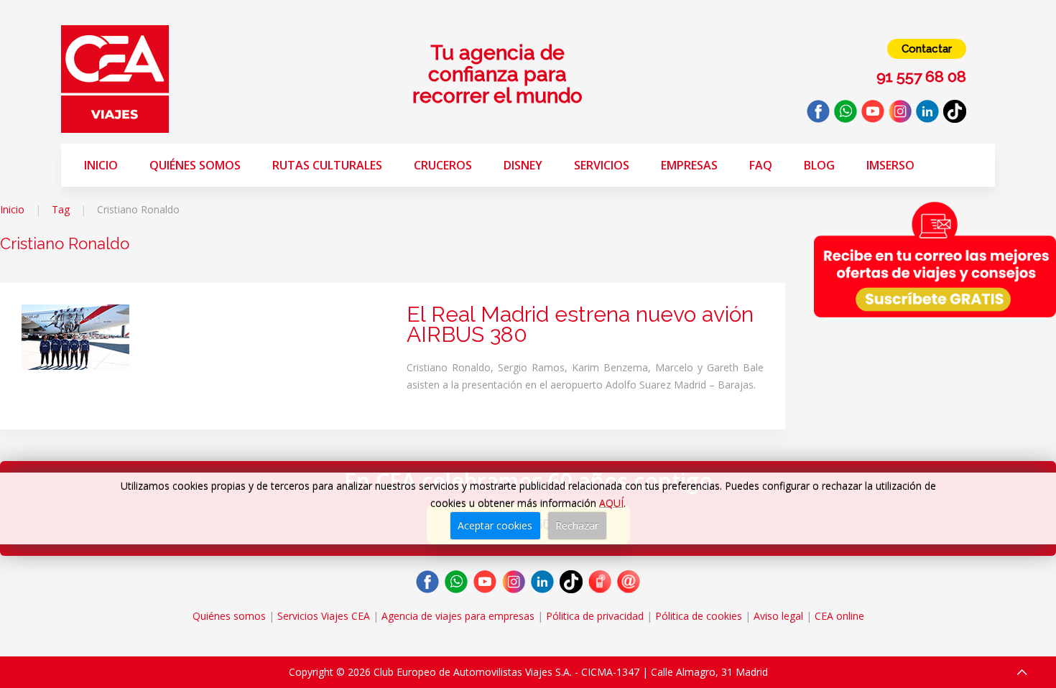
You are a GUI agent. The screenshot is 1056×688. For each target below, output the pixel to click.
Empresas (689, 165)
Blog (819, 165)
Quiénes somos (195, 165)
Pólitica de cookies (698, 616)
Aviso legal (778, 616)
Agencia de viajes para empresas (457, 616)
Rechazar (576, 525)
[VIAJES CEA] (115, 78)
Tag (61, 209)
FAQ (760, 165)
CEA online (839, 616)
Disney (523, 165)
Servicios (601, 165)
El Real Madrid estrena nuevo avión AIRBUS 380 (580, 324)
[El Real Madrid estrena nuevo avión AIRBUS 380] (75, 336)
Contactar (927, 48)
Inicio (101, 165)
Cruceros (443, 165)
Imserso (890, 165)
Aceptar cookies (495, 525)
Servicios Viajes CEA (323, 616)
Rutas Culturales (327, 165)
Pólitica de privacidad (595, 616)
